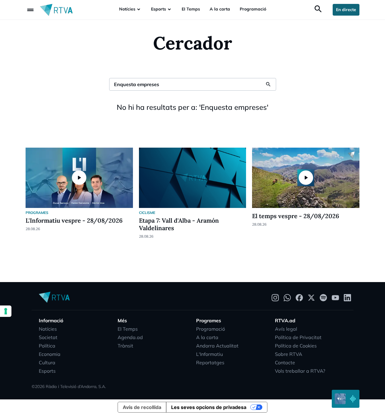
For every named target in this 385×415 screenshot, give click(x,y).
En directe (346, 9)
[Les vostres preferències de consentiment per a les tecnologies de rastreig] (5, 311)
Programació (253, 9)
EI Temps (191, 9)
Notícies (127, 9)
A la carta (220, 9)
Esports (158, 9)
